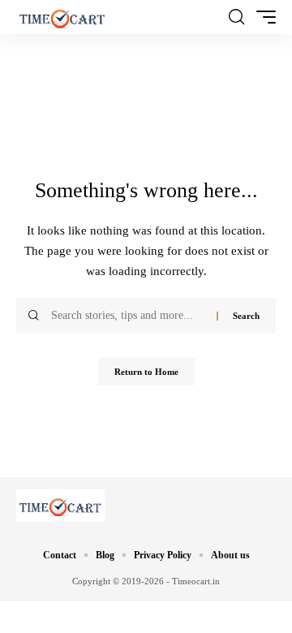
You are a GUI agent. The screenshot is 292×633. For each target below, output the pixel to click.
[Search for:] (128, 316)
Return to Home (146, 372)
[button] (236, 17)
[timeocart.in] (62, 17)
